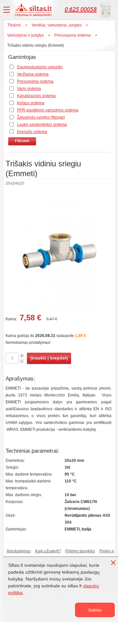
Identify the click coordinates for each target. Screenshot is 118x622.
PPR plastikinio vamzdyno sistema (47, 110)
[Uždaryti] (114, 563)
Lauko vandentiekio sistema (42, 124)
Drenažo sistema (32, 131)
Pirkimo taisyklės (80, 551)
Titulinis (14, 25)
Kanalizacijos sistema (36, 95)
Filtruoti (22, 141)
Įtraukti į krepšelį (49, 358)
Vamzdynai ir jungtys (25, 35)
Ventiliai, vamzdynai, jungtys (56, 25)
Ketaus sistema (30, 103)
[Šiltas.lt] (34, 10)
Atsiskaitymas (19, 551)
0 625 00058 (81, 9)
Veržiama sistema (33, 74)
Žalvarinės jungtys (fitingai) (41, 117)
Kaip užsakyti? (48, 551)
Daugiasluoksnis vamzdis (40, 67)
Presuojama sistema (72, 35)
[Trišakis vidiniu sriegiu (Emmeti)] (58, 252)
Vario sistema (29, 88)
